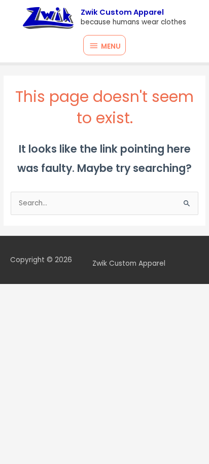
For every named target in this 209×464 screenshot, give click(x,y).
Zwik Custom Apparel (122, 12)
